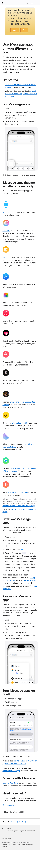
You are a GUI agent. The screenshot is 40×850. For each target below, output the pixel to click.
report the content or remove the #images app (19, 506)
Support (9, 828)
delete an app (19, 761)
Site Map (4, 846)
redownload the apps (11, 771)
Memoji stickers (9, 447)
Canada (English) (7, 838)
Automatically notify (19, 423)
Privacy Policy (6, 844)
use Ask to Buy (29, 580)
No (24, 30)
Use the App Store (10, 783)
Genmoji (6, 230)
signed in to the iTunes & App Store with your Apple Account (21, 94)
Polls (5, 257)
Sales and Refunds (27, 844)
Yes (15, 30)
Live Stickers (29, 444)
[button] (26, 2)
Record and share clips (18, 492)
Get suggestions (9, 805)
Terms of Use (16, 844)
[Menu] (37, 2)
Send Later (7, 212)
